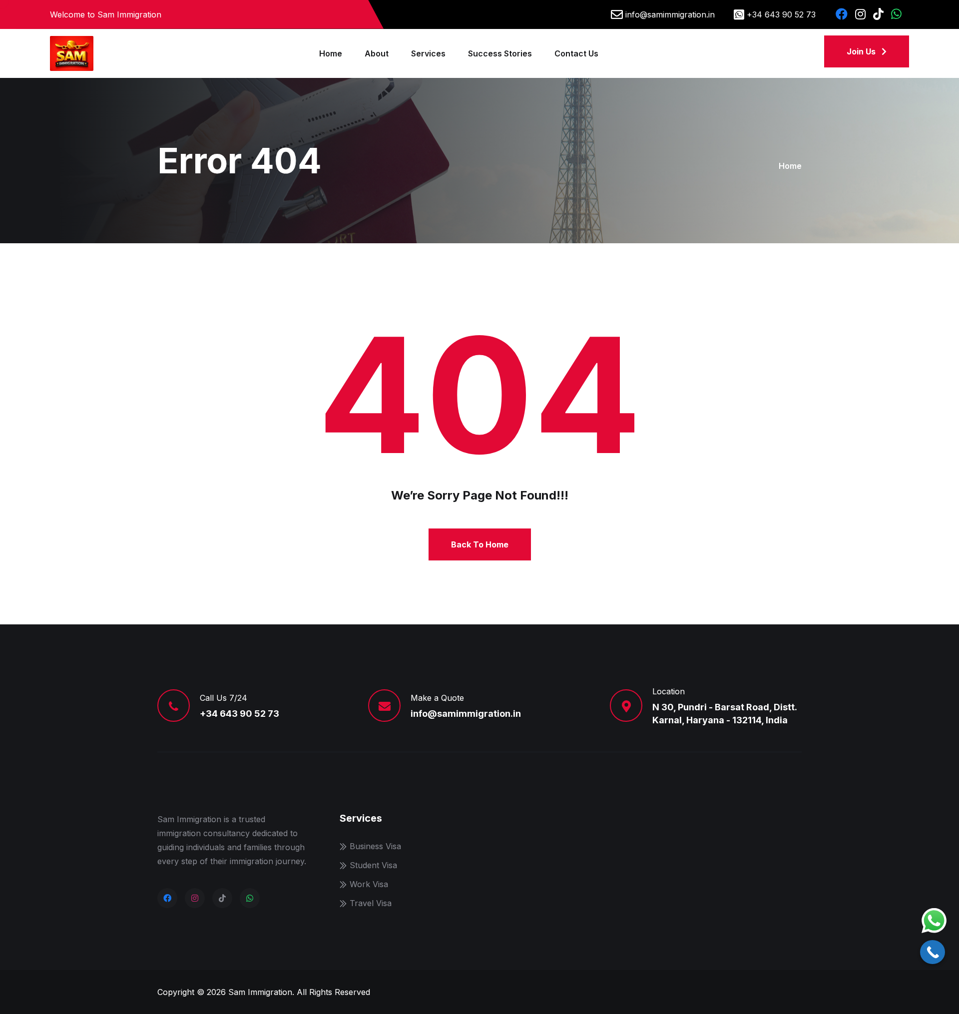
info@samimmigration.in (670, 14)
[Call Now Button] (932, 952)
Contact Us (576, 53)
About (377, 53)
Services (428, 53)
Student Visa (373, 865)
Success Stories (500, 53)
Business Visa (375, 846)
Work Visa (369, 884)
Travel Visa (371, 903)
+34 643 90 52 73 (781, 14)
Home (330, 53)
